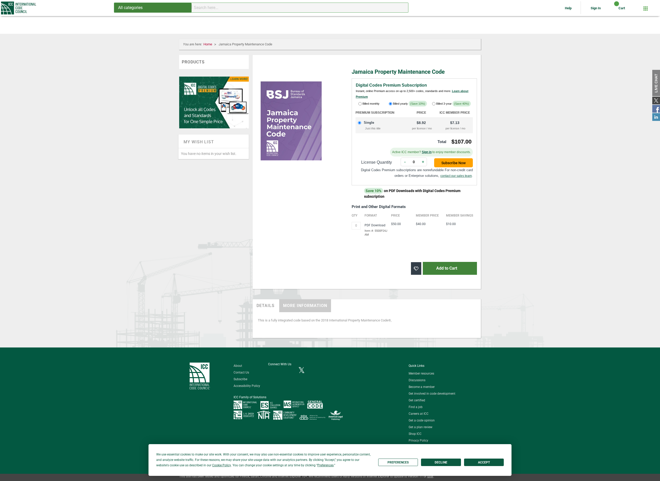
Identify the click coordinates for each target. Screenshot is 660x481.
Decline (441, 462)
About (238, 366)
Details (266, 305)
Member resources (421, 373)
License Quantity (376, 162)
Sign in (427, 152)
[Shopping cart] (612, 10)
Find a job (416, 407)
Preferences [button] (325, 465)
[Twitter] (301, 371)
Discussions (417, 380)
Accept (484, 462)
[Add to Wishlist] (416, 268)
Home (208, 44)
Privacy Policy (418, 440)
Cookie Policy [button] (221, 465)
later (430, 476)
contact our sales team (456, 176)
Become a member (422, 387)
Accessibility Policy (247, 386)
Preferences (398, 462)
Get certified (417, 400)
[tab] (265, 305)
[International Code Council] (19, 8)
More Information (305, 305)
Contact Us (241, 372)
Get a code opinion (422, 420)
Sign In (595, 8)
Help (568, 8)
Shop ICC (415, 434)
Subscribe (240, 379)
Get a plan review (420, 427)
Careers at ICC (418, 414)
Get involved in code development (432, 393)
